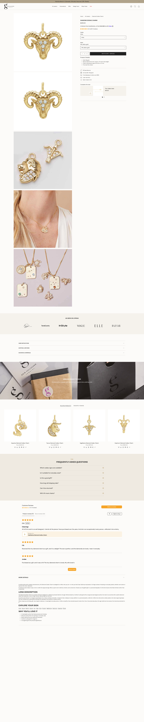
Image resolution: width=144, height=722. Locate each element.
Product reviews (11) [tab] (28, 513)
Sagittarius (49, 608)
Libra (40, 608)
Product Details (85, 57)
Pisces (64, 608)
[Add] (125, 93)
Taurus (23, 608)
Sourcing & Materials (25, 352)
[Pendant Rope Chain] (87, 91)
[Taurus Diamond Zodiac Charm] (55, 425)
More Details (23, 577)
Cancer (31, 608)
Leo (34, 608)
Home (81, 16)
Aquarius (60, 608)
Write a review (111, 507)
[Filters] (109, 513)
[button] (54, 6)
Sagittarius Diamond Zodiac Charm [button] (37, 535)
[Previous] (5, 1)
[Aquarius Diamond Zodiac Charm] (20, 425)
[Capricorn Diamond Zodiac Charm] (124, 425)
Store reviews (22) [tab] (40, 513)
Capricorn (54, 608)
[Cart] (139, 6)
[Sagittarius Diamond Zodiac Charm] (89, 425)
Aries (20, 608)
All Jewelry (87, 16)
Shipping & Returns (24, 348)
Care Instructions (24, 343)
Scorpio (44, 608)
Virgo (37, 608)
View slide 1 (102, 97)
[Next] (139, 1)
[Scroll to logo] (28, 326)
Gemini (27, 608)
